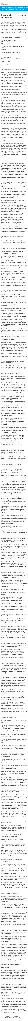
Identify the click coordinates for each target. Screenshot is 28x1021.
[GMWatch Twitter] (21, 9)
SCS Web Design (16, 1017)
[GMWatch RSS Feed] (23, 9)
